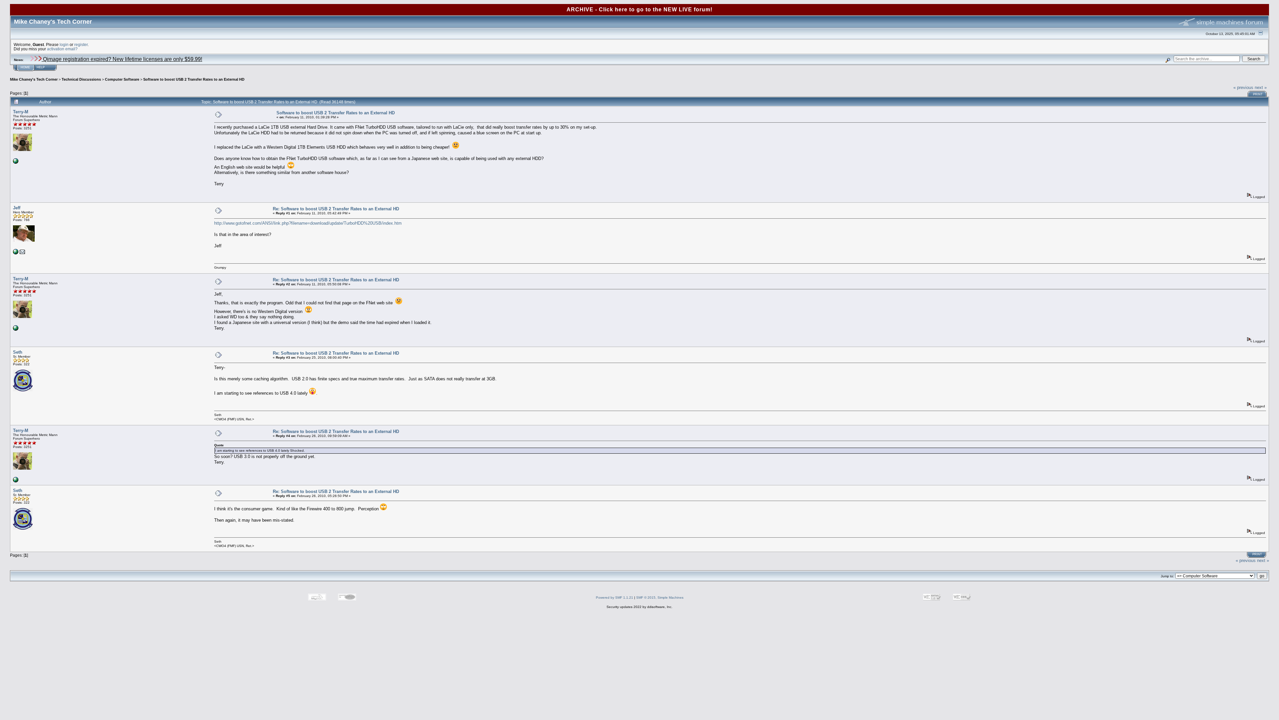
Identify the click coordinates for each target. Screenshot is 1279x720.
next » (1261, 87)
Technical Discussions (81, 79)
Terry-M (20, 111)
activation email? (62, 49)
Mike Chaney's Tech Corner (34, 79)
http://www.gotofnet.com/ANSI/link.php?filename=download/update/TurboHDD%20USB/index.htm (308, 223)
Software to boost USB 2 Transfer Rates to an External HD (193, 79)
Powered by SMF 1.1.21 (614, 597)
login (64, 44)
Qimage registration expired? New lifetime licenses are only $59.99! (122, 59)
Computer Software (122, 79)
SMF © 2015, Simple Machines (659, 597)
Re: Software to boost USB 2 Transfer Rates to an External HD (336, 208)
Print (1258, 94)
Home (25, 67)
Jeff (16, 207)
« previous (1243, 87)
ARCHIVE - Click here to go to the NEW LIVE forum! (639, 9)
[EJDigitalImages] (15, 253)
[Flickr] (15, 162)
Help (41, 67)
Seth (17, 352)
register (81, 44)
